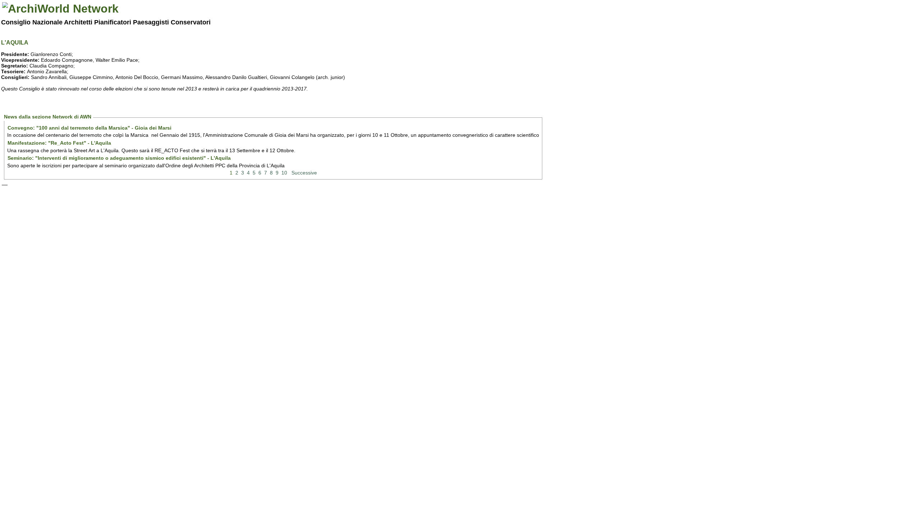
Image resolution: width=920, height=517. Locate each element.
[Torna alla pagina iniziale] (60, 8)
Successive (304, 173)
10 (284, 173)
